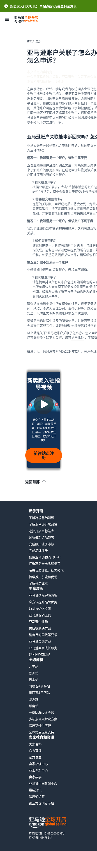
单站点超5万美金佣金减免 (57, 6)
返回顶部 (32, 482)
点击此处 (77, 337)
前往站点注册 (44, 455)
